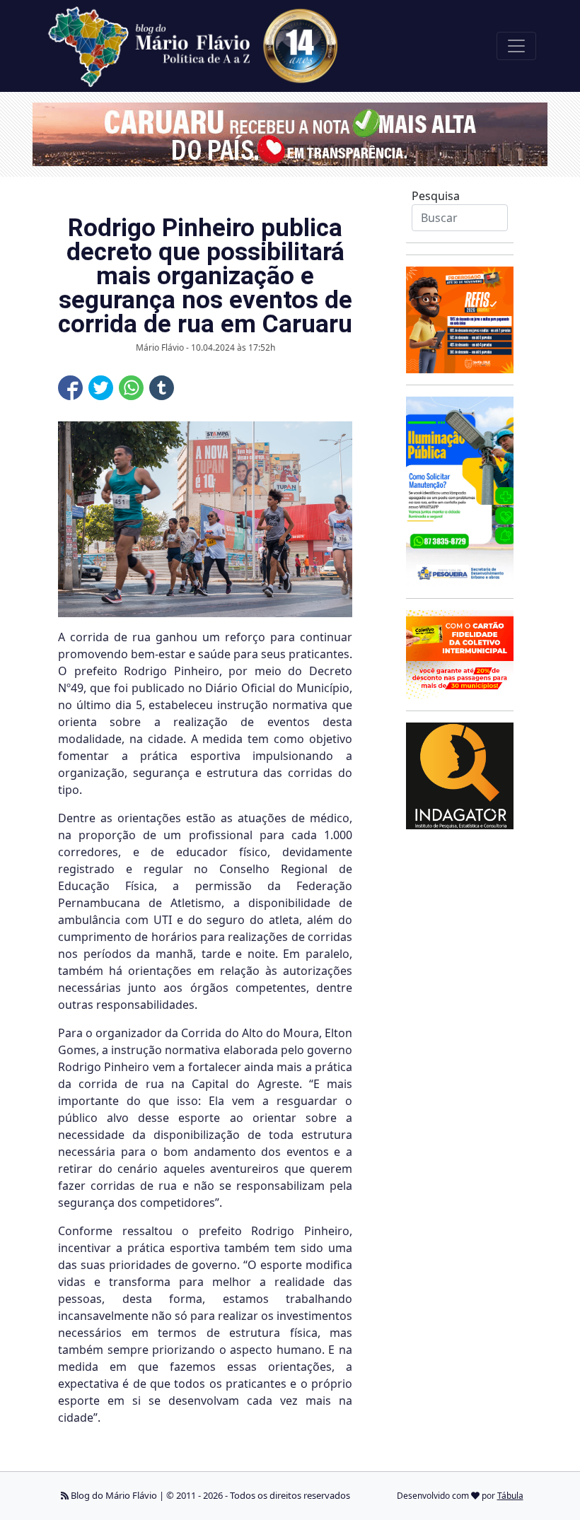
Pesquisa (436, 196)
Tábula (510, 1496)
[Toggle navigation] (516, 46)
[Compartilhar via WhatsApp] (131, 387)
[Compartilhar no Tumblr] (161, 387)
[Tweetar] (100, 387)
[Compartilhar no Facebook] (70, 387)
